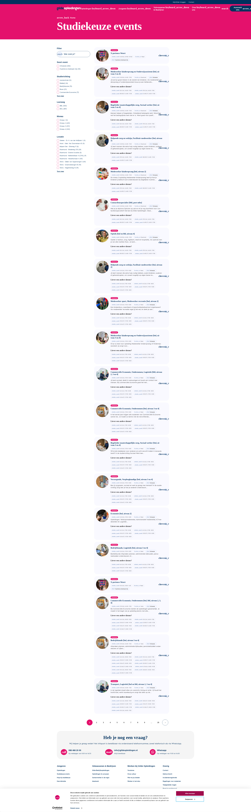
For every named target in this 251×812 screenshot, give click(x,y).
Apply (60, 54)
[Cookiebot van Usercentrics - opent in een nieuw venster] (57, 808)
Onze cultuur (131, 774)
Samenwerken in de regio (100, 777)
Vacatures (130, 770)
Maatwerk (95, 781)
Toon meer (60, 96)
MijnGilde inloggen (179, 2)
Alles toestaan (190, 793)
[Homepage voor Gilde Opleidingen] (69, 8)
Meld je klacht (167, 774)
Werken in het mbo (133, 781)
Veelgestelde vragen (169, 785)
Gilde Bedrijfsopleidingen (100, 770)
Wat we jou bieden (133, 777)
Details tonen (75, 808)
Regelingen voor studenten (172, 781)
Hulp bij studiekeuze (63, 777)
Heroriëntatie (61, 781)
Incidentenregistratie (170, 777)
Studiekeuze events (63, 774)
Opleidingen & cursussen (100, 774)
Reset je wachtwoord (170, 788)
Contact (191, 2)
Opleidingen (61, 770)
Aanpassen (189, 799)
